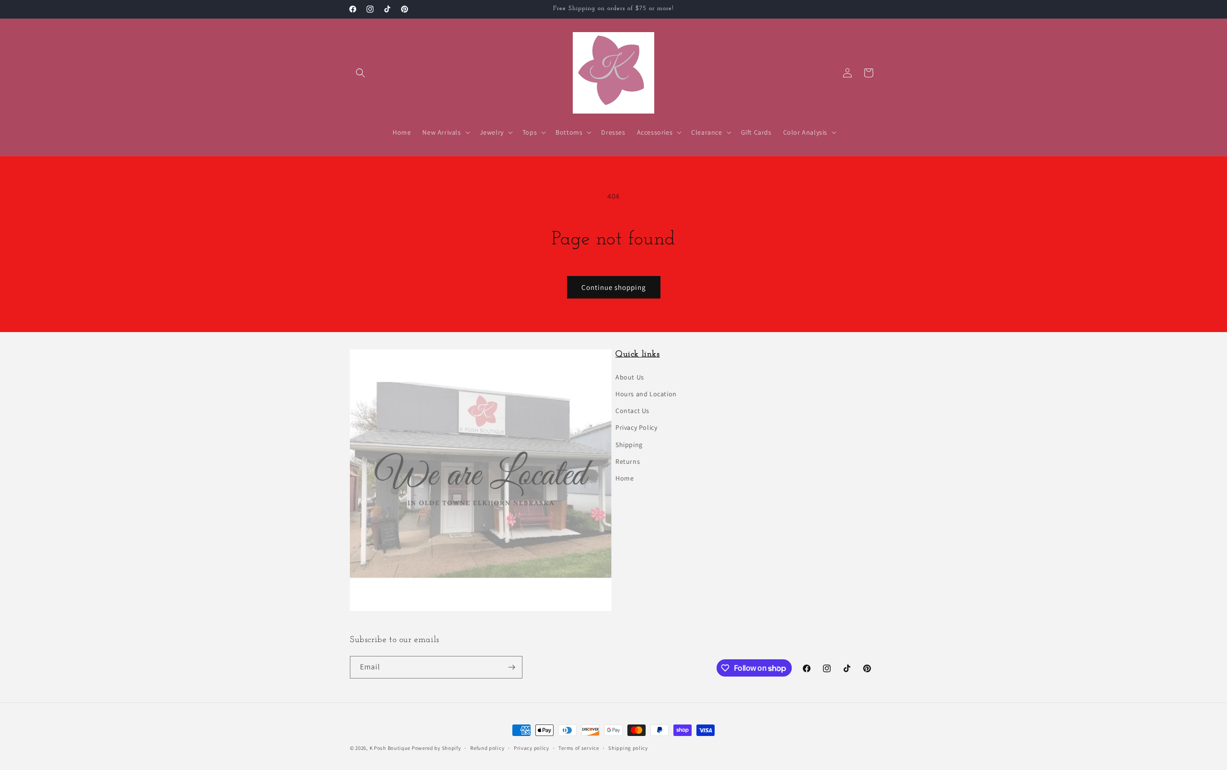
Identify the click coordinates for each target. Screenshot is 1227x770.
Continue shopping (613, 287)
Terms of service (578, 748)
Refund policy (487, 748)
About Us (629, 377)
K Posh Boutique (390, 748)
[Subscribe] (511, 667)
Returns (627, 461)
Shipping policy (628, 748)
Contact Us (632, 410)
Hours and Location (646, 394)
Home (624, 478)
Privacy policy (531, 748)
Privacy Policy (636, 427)
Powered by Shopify (436, 748)
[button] (360, 72)
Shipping (629, 444)
